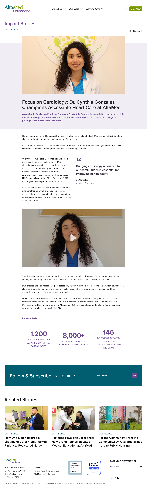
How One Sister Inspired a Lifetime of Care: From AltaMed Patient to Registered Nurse (26, 442)
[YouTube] (74, 375)
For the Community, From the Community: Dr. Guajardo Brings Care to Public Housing (120, 442)
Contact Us (38, 467)
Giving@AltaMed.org (13, 474)
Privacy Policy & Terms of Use (46, 470)
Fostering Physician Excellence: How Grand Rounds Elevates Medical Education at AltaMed (73, 442)
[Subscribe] (134, 375)
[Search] (126, 8)
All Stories (134, 31)
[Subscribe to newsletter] (140, 466)
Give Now (136, 8)
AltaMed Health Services (44, 474)
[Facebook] (62, 375)
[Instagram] (56, 375)
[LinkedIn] (68, 375)
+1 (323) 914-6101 (12, 477)
